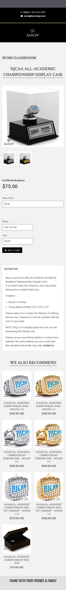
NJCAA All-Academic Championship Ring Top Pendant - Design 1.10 (16, 509)
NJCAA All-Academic (13, 180)
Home (5, 48)
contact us (48, 345)
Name (5, 221)
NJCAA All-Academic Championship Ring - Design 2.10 (17, 406)
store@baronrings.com (34, 16)
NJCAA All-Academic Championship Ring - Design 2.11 (49, 406)
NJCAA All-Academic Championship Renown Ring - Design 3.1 (48, 457)
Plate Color (8, 198)
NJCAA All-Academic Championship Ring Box (17, 560)
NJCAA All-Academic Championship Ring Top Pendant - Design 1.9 (48, 509)
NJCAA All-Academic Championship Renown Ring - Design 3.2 (16, 457)
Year (4, 235)
